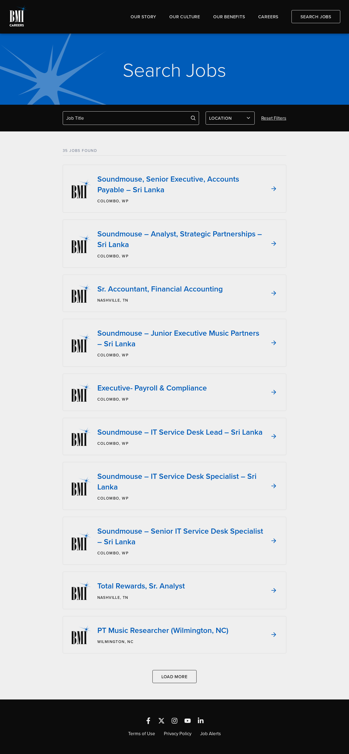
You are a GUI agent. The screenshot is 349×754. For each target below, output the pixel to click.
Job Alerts (210, 733)
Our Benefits (229, 17)
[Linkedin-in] (201, 721)
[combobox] (230, 118)
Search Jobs (315, 17)
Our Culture (184, 17)
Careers (268, 17)
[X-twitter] (161, 721)
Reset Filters (273, 118)
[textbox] (227, 118)
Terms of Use (141, 733)
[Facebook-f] (148, 721)
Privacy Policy (177, 733)
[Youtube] (187, 721)
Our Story (143, 17)
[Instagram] (174, 721)
